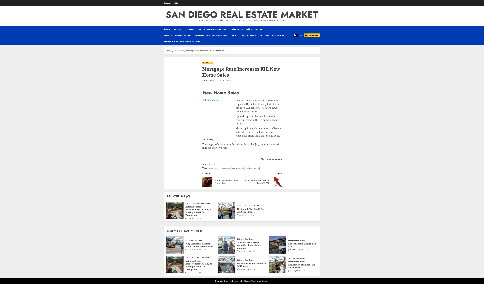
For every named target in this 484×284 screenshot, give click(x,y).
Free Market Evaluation (272, 35)
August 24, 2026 (194, 250)
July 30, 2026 (295, 271)
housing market (224, 168)
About (167, 29)
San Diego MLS (249, 35)
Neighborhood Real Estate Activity (182, 41)
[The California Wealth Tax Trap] (277, 245)
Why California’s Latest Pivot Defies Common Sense (199, 245)
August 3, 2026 (245, 270)
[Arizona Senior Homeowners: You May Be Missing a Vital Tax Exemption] (175, 210)
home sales (213, 168)
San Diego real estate (296, 240)
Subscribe (314, 35)
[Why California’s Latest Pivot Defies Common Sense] (175, 245)
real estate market (252, 168)
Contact (190, 29)
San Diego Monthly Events (177, 35)
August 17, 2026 (296, 250)
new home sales (238, 168)
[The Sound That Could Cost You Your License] (226, 210)
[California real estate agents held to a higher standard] (226, 245)
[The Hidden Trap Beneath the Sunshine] (277, 264)
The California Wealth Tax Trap (302, 245)
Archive (178, 29)
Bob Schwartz (210, 81)
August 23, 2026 (245, 251)
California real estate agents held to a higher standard (249, 245)
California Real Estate (245, 206)
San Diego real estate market (242, 14)
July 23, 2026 (244, 215)
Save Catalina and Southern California (251, 265)
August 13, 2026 (194, 219)
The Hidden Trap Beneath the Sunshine (301, 266)
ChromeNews (250, 281)
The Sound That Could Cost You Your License (251, 210)
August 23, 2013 (226, 81)
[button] (301, 35)
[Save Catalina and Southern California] (226, 264)
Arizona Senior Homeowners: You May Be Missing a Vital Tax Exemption (198, 211)
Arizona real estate (192, 203)
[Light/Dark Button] (295, 35)
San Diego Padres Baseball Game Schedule (216, 35)
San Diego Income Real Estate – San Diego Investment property (231, 29)
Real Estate (207, 63)
